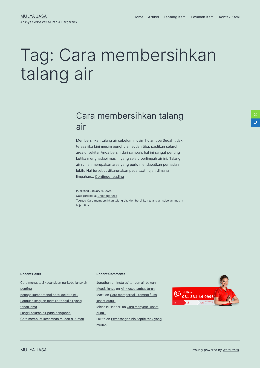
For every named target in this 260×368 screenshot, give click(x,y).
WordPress (231, 350)
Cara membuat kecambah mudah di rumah (52, 319)
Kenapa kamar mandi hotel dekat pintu (49, 295)
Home (138, 17)
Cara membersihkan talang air (107, 200)
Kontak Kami (229, 17)
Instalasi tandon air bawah (136, 282)
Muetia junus (105, 288)
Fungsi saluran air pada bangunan (45, 313)
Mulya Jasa (33, 16)
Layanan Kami (202, 17)
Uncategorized (107, 195)
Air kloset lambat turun (138, 288)
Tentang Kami (175, 17)
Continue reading (109, 176)
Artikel (153, 17)
